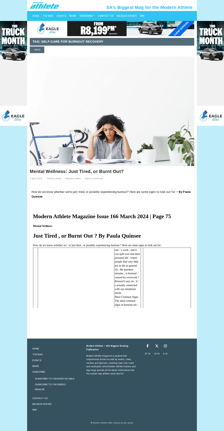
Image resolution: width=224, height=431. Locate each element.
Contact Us (106, 16)
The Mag (48, 16)
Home (35, 16)
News (72, 16)
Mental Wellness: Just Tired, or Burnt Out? (77, 171)
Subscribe (86, 16)
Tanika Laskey (54, 178)
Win (142, 16)
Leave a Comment (94, 178)
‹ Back (37, 49)
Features (69, 178)
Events (61, 16)
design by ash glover (123, 423)
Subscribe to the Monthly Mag (54, 378)
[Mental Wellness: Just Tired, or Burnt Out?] (112, 111)
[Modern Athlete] (44, 5)
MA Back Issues (126, 16)
